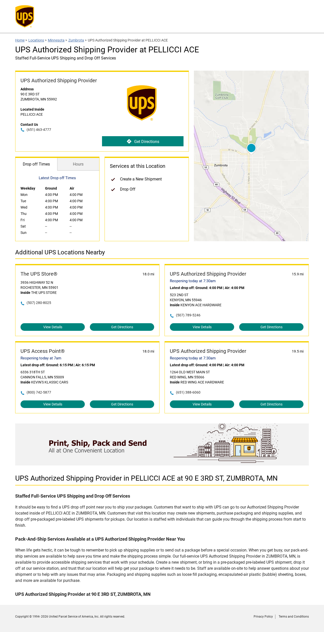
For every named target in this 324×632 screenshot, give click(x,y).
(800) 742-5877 (39, 392)
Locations (36, 40)
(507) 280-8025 (39, 303)
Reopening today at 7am (41, 358)
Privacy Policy (263, 616)
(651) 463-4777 (39, 130)
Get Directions (146, 141)
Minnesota (56, 40)
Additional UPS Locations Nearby (60, 252)
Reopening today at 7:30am (193, 281)
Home (20, 40)
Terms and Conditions (294, 616)
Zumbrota (76, 40)
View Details (52, 327)
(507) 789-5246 (188, 315)
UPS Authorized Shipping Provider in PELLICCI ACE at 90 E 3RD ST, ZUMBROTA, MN (146, 478)
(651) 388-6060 (188, 392)
